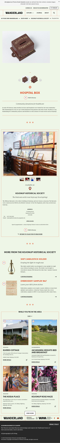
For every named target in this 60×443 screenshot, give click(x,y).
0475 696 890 (10, 216)
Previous (19, 80)
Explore (29, 13)
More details (7, 360)
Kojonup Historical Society (40, 18)
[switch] (54, 13)
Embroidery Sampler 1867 (34, 281)
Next (41, 80)
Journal (39, 13)
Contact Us (29, 7)
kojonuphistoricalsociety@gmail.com (16, 218)
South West (24, 18)
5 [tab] (32, 173)
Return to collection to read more (31, 234)
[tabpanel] (30, 47)
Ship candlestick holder (34, 259)
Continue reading (26, 276)
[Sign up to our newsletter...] (58, 418)
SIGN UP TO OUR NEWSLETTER (40, 7)
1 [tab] (29, 73)
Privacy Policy (54, 424)
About (47, 13)
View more (30, 413)
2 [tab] (30, 73)
